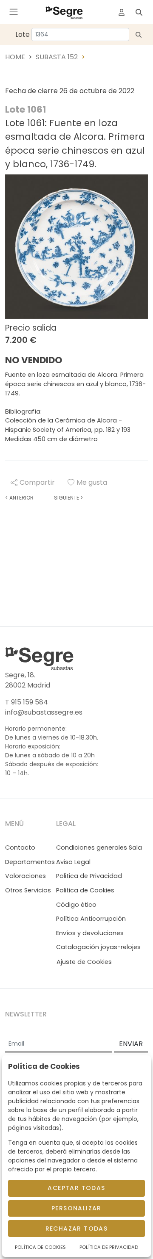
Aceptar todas (76, 1188)
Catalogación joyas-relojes (98, 947)
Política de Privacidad (108, 1247)
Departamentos (30, 862)
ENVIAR (131, 1044)
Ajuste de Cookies (84, 962)
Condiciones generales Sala (99, 847)
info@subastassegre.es (43, 712)
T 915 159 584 (26, 702)
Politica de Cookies (85, 890)
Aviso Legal (73, 862)
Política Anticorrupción (91, 918)
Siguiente (68, 497)
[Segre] (64, 11)
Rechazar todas (76, 1228)
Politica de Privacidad (89, 876)
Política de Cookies (40, 1247)
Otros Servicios (28, 890)
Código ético (76, 904)
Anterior (19, 497)
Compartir (37, 482)
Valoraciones (25, 876)
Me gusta (91, 482)
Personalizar (76, 1208)
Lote (22, 34)
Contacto (20, 847)
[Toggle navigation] (13, 12)
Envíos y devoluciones (90, 933)
